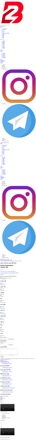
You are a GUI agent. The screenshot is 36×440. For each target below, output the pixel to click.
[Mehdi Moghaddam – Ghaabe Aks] (3, 284)
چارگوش (3, 170)
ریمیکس (3, 150)
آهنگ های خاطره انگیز (5, 33)
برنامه (1, 51)
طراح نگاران (2, 142)
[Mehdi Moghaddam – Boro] (2, 325)
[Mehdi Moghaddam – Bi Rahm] (2, 319)
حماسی (3, 164)
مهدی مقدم (10, 271)
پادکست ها (4, 29)
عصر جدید (3, 56)
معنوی (3, 46)
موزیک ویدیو (2, 60)
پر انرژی (3, 45)
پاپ (2, 30)
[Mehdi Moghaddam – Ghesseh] (2, 331)
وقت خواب (4, 57)
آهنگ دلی (3, 157)
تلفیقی (3, 31)
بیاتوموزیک (13, 271)
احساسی (3, 43)
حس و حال (2, 39)
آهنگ (1, 143)
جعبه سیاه (3, 53)
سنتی (3, 151)
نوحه (3, 37)
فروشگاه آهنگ (2, 177)
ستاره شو (3, 55)
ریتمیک (3, 44)
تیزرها (1, 59)
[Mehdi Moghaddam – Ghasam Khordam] (3, 278)
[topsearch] (9, 25)
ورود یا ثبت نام (2, 26)
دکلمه (3, 36)
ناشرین (1, 178)
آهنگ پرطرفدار (4, 28)
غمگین (3, 42)
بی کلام (3, 35)
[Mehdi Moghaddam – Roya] (2, 296)
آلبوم (1, 49)
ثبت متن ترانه (11, 344)
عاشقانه (3, 41)
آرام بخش (3, 47)
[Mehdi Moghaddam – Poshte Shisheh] (3, 313)
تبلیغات (1, 62)
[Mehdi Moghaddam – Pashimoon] (2, 290)
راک (2, 32)
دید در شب (4, 171)
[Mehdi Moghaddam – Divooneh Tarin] (3, 302)
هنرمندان (1, 50)
